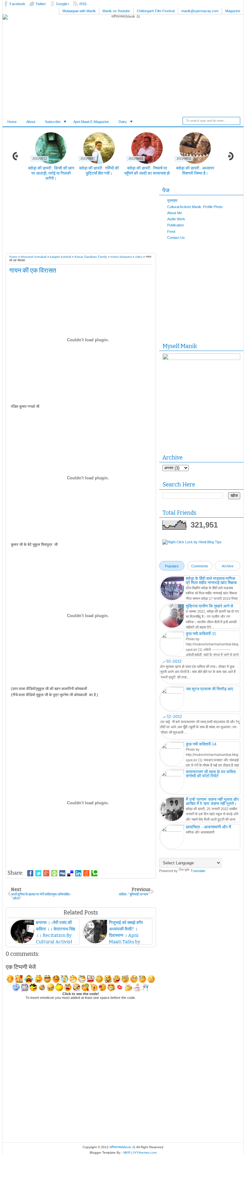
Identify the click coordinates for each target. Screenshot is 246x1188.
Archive (228, 566)
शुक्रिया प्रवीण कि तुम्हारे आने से (209, 606)
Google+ (62, 4)
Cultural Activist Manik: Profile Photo (195, 207)
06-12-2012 (171, 716)
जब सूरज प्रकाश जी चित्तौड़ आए (209, 688)
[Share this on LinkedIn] (78, 873)
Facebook (17, 4)
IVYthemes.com (145, 1152)
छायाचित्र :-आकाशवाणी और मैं (208, 827)
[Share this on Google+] (46, 873)
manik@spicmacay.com (199, 11)
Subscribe (53, 122)
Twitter (41, 4)
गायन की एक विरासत (32, 270)
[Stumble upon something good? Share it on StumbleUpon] (54, 873)
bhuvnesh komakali (33, 256)
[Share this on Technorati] (94, 873)
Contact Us (176, 238)
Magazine (232, 11)
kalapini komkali (60, 256)
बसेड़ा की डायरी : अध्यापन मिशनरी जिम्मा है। (195, 171)
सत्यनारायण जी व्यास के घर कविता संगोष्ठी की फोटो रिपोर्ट (211, 773)
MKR (126, 1152)
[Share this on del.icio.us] (70, 873)
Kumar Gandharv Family (91, 256)
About (30, 122)
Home (12, 122)
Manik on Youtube (116, 11)
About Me (174, 213)
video (138, 256)
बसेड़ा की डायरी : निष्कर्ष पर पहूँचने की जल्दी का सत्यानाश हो (147, 171)
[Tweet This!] (38, 873)
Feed (171, 231)
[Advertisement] (118, 219)
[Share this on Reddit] (86, 873)
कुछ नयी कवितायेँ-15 (201, 633)
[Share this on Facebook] (30, 873)
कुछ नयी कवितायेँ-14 (201, 744)
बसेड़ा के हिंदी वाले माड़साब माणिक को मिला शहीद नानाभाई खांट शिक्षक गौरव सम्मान (211, 582)
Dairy (123, 122)
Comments (199, 566)
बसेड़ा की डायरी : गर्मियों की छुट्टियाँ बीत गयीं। (99, 171)
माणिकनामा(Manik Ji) (122, 1147)
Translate (198, 871)
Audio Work (176, 219)
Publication (175, 225)
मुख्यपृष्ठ (172, 200)
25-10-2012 (171, 661)
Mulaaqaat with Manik (79, 11)
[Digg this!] (62, 873)
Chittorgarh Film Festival (156, 11)
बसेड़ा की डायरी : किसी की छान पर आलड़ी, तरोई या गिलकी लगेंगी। (51, 173)
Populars (172, 566)
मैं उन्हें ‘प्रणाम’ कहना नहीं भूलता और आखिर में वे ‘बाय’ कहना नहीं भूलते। (212, 801)
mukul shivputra (121, 256)
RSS (82, 4)
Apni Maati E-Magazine (91, 122)
